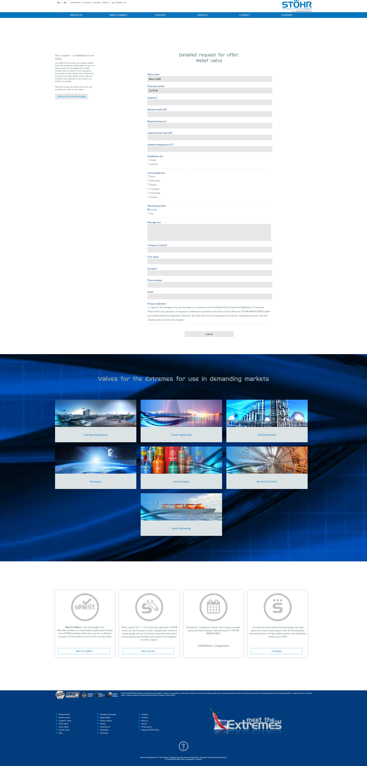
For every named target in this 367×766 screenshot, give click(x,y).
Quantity (153, 97)
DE (58, 3)
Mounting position (157, 205)
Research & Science (267, 481)
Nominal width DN (157, 109)
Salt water (154, 180)
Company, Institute (158, 245)
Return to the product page (71, 96)
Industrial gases (181, 481)
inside (152, 160)
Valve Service (148, 651)
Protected (154, 192)
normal (153, 209)
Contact (97, 3)
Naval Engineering (181, 528)
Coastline (154, 188)
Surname (152, 268)
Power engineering (181, 434)
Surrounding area (156, 172)
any (151, 213)
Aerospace (95, 481)
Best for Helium (84, 651)
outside (153, 164)
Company (277, 651)
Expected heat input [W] (160, 132)
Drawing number (156, 86)
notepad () (120, 3)
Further (153, 197)
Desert (153, 184)
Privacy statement (157, 303)
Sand (152, 176)
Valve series (154, 74)
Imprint (105, 3)
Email (151, 292)
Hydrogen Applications (96, 434)
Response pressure (157, 121)
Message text (154, 222)
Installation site (155, 156)
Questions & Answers (81, 3)
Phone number (155, 280)
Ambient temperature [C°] (161, 144)
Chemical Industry (266, 434)
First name (153, 256)
